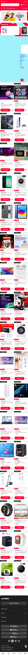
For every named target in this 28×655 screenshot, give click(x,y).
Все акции (24, 8)
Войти (24, 4)
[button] (14, 16)
